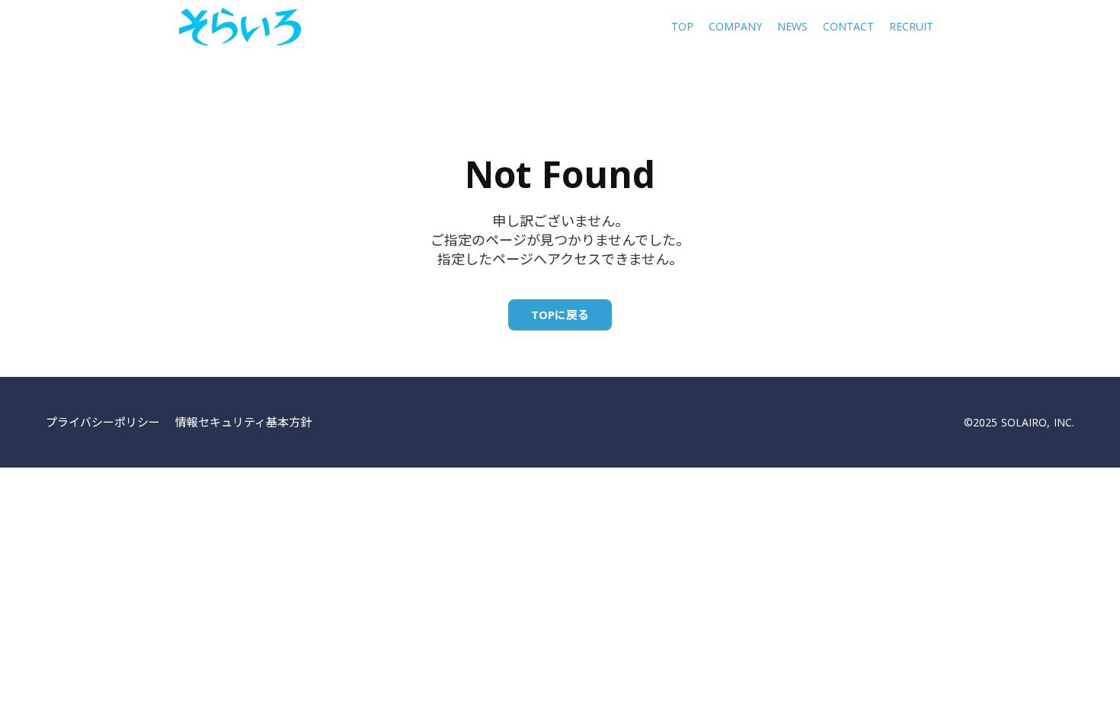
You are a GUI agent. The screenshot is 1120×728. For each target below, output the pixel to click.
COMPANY (735, 26)
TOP (682, 26)
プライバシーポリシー (103, 421)
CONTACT (848, 26)
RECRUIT (911, 26)
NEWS (792, 26)
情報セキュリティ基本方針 (243, 421)
